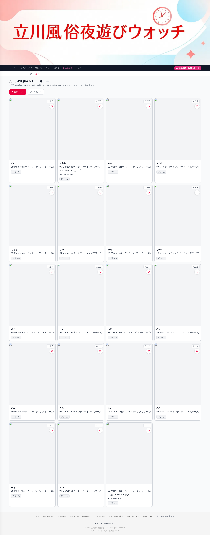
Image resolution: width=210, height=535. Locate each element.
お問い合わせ (148, 516)
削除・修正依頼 (133, 516)
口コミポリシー (99, 516)
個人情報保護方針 (116, 516)
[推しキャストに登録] (51, 106)
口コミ (48, 68)
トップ (12, 68)
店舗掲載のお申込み (166, 516)
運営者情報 (74, 516)
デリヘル (36, 91)
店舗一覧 (38, 68)
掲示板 (56, 68)
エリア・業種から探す (106, 523)
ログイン (79, 68)
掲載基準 (86, 516)
